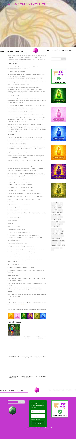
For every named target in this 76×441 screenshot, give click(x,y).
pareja (61, 231)
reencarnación (55, 240)
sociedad (54, 245)
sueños (59, 245)
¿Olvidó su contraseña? (35, 419)
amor (61, 202)
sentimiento (54, 243)
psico (53, 238)
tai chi (63, 245)
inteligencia (59, 224)
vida (61, 247)
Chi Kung (59, 207)
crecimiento (59, 212)
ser (59, 243)
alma (53, 202)
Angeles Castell (33, 427)
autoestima (60, 205)
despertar (54, 214)
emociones (60, 217)
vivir (53, 250)
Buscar (63, 59)
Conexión (9, 51)
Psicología (19, 51)
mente (59, 228)
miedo (53, 231)
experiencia (61, 221)
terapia (53, 247)
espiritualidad (55, 221)
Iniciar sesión (38, 423)
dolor (59, 214)
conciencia (60, 209)
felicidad (53, 224)
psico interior (58, 238)
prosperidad (60, 235)
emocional (54, 217)
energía (53, 219)
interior (53, 226)
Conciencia (51, 50)
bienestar (54, 207)
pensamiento (54, 233)
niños (57, 231)
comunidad (54, 209)
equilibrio (59, 219)
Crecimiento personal (56, 390)
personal (61, 233)
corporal (53, 212)
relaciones (62, 240)
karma (58, 226)
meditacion (54, 228)
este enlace (23, 304)
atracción (54, 205)
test (57, 247)
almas (57, 202)
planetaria (54, 235)
